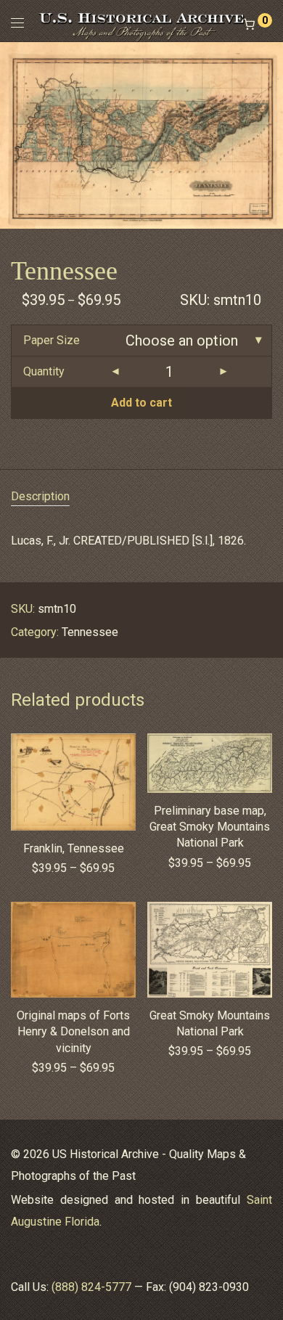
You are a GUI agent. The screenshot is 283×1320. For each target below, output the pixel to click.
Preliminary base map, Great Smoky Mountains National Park (209, 827)
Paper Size (51, 340)
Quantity (44, 371)
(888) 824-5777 (91, 1287)
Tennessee (90, 632)
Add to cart (141, 403)
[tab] (141, 497)
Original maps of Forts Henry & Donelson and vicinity (73, 1032)
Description (40, 496)
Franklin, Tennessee (73, 848)
